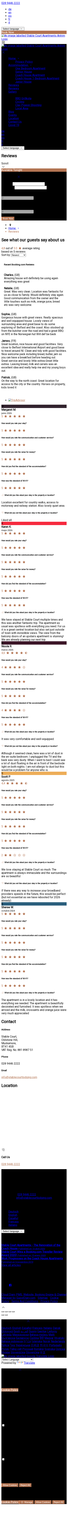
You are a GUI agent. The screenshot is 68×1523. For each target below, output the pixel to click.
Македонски (20, 1334)
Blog (11, 111)
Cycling (19, 101)
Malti (51, 1334)
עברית (27, 1341)
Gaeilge (42, 1331)
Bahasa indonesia (12, 1341)
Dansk (57, 1328)
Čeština (34, 1338)
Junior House (23, 81)
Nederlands (58, 1341)
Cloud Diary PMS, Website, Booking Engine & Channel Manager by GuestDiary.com (33, 1296)
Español (13, 1218)
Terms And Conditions (24, 1301)
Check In (6, 183)
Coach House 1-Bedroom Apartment (37, 78)
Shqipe (5, 1352)
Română (39, 1349)
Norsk (46, 1341)
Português (55, 1345)
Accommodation (18, 65)
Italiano (12, 1225)
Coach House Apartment (30, 75)
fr (9, 19)
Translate (29, 1363)
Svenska (49, 1349)
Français (13, 1221)
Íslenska (37, 1341)
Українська (23, 1345)
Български (8, 1338)
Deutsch (13, 1211)
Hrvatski (59, 1338)
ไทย (12, 1345)
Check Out (7, 187)
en (9, 12)
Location (13, 118)
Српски (60, 1349)
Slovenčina (32, 1352)
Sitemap (43, 1298)
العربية (24, 1331)
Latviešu (6, 1334)
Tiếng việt (16, 1349)
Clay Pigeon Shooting (28, 105)
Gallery (12, 91)
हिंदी (42, 1338)
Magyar (49, 1338)
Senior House (23, 71)
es (10, 16)
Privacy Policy (24, 61)
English (12, 1215)
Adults (5, 191)
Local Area (21, 108)
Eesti (17, 1331)
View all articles (11, 1265)
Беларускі (22, 1338)
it (9, 22)
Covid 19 (13, 125)
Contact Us (15, 121)
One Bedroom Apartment (30, 68)
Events (12, 115)
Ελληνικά (7, 1331)
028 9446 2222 (10, 3)
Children (6, 204)
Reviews (13, 85)
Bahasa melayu (38, 1334)
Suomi (33, 1331)
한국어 (44, 1345)
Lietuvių (52, 1331)
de (10, 9)
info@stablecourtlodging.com (19, 1077)
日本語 (35, 1345)
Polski (5, 1349)
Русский (27, 1349)
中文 (43, 1352)
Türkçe (5, 1345)
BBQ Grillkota (23, 98)
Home (12, 58)
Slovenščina (18, 1352)
